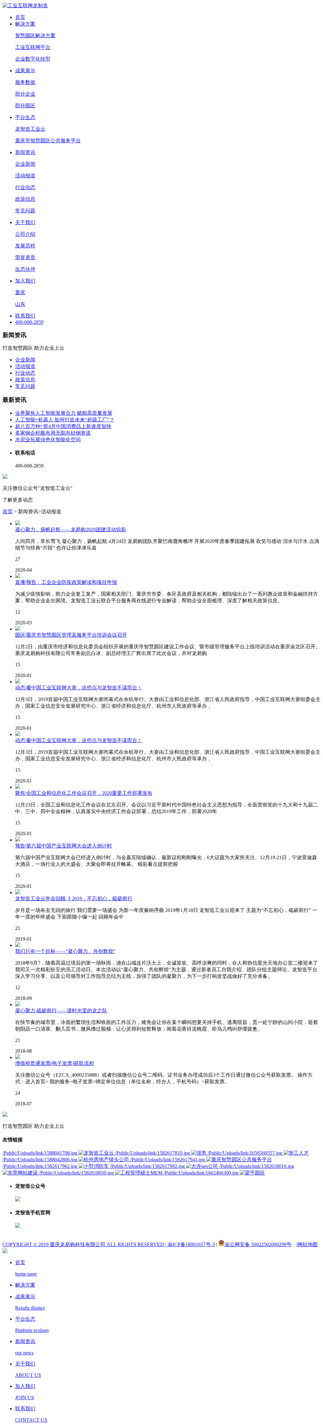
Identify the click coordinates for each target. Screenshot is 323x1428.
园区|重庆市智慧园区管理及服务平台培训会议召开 (71, 635)
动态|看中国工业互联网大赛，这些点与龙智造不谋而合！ (78, 687)
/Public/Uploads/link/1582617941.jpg (168, 1159)
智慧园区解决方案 (35, 35)
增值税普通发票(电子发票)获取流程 (54, 1063)
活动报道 (25, 175)
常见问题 (25, 210)
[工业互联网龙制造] (25, 5)
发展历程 (25, 245)
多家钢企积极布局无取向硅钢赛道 (53, 433)
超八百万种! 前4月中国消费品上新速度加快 (63, 426)
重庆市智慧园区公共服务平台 (48, 140)
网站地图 (307, 1244)
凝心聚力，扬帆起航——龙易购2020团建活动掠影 (70, 529)
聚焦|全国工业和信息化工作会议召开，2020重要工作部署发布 (83, 793)
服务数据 (25, 82)
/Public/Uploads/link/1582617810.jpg (153, 1153)
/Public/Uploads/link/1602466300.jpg (202, 1172)
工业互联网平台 (32, 47)
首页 (8, 511)
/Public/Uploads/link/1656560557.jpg (246, 1153)
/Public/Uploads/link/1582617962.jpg (41, 1166)
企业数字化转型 (32, 59)
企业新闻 (25, 164)
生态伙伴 (25, 269)
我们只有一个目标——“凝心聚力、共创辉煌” (65, 951)
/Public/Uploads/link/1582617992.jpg (148, 1166)
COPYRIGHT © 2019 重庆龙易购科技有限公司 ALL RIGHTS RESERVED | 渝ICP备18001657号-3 (109, 1244)
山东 (20, 304)
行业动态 (25, 187)
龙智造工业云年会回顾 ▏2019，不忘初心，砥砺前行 (73, 898)
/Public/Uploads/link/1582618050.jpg (77, 1172)
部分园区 (25, 105)
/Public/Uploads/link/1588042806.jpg (41, 1159)
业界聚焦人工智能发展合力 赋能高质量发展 (63, 413)
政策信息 (25, 199)
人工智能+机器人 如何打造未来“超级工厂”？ (65, 419)
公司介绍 (25, 234)
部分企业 (25, 94)
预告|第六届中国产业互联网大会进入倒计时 (63, 845)
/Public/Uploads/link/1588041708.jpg (41, 1153)
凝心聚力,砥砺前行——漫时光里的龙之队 (61, 1010)
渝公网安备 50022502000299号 (258, 1244)
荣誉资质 (25, 257)
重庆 (20, 292)
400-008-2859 (29, 322)
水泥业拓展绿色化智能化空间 (48, 439)
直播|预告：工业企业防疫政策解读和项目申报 (66, 582)
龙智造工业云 (30, 129)
